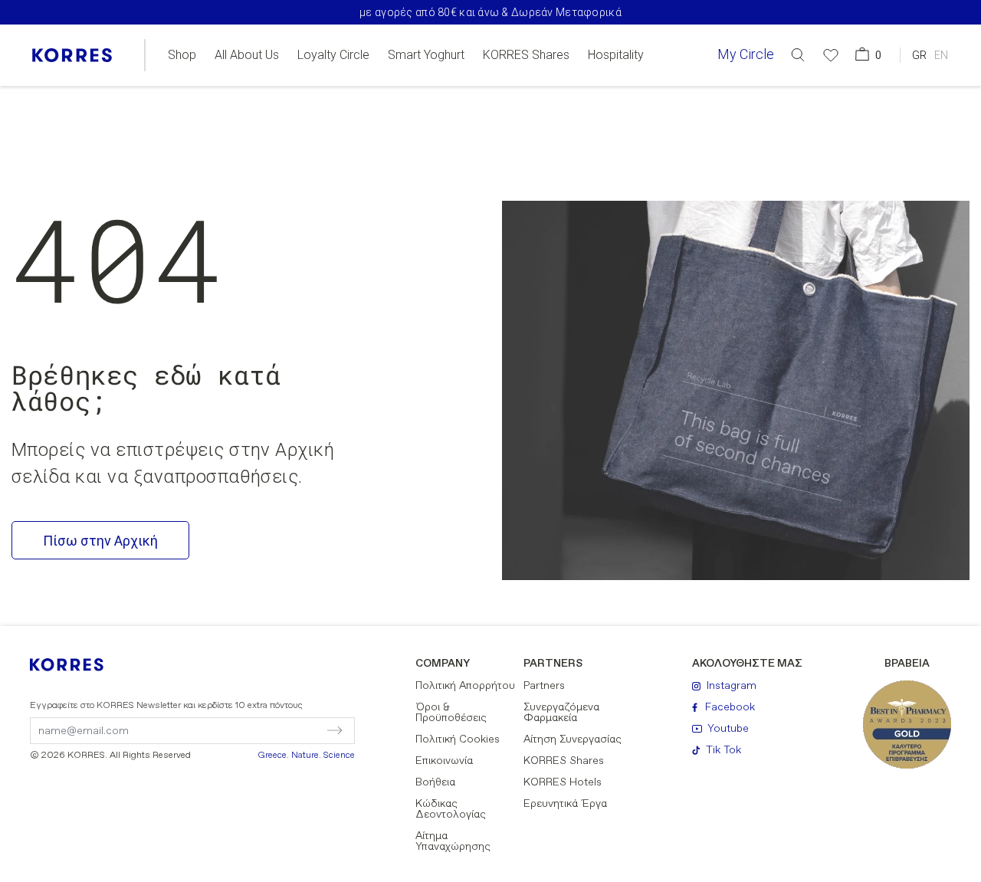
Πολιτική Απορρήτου (465, 685)
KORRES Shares (526, 55)
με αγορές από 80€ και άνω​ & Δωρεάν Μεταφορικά (490, 12)
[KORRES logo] (72, 55)
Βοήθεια (435, 782)
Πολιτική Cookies (457, 739)
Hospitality (616, 55)
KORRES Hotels (562, 782)
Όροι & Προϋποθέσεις (451, 712)
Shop (182, 55)
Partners (544, 685)
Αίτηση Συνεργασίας (572, 739)
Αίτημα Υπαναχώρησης (452, 841)
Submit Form (269, 730)
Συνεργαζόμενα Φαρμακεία (561, 712)
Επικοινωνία (444, 761)
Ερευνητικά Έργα (565, 803)
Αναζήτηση (824, 117)
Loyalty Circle (333, 55)
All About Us (247, 55)
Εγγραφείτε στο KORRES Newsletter (166, 705)
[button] (798, 55)
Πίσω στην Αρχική (100, 541)
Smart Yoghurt (426, 55)
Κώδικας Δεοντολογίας (450, 809)
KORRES (76, 664)
